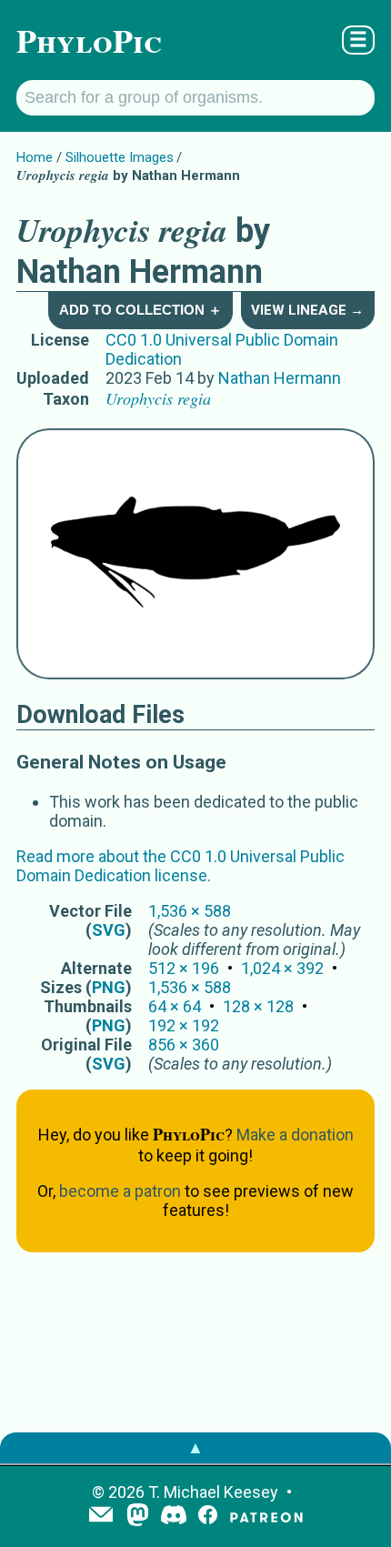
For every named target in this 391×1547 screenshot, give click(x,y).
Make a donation (295, 1134)
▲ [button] (195, 1447)
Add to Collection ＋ (140, 309)
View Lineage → (307, 310)
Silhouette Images (119, 157)
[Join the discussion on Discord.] (173, 1516)
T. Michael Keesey (213, 1492)
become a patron (120, 1190)
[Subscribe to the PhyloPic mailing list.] (101, 1516)
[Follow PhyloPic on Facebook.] (207, 1516)
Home (34, 157)
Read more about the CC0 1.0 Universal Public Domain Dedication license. (180, 866)
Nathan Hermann (279, 377)
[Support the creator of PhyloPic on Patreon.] (266, 1516)
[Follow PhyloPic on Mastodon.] (137, 1516)
